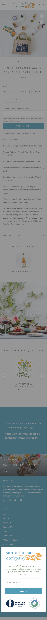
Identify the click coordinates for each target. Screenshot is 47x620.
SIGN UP (23, 591)
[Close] (43, 550)
